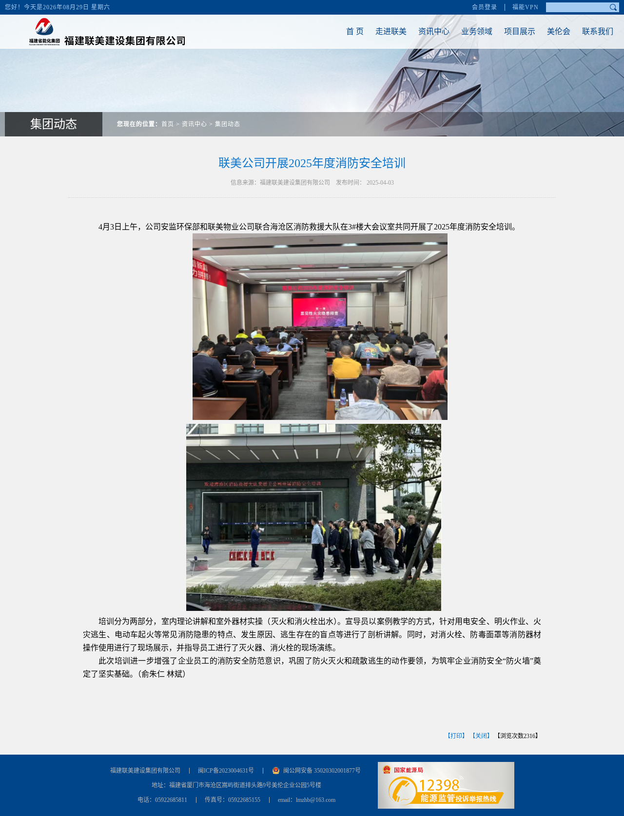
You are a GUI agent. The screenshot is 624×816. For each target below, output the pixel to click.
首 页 (355, 31)
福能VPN (525, 7)
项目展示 (519, 31)
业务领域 (476, 31)
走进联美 (391, 31)
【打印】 (456, 736)
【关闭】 (481, 736)
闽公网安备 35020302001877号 (322, 770)
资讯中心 (433, 31)
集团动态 (227, 124)
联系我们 (597, 31)
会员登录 (484, 7)
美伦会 (558, 31)
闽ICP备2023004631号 (226, 770)
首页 (167, 124)
